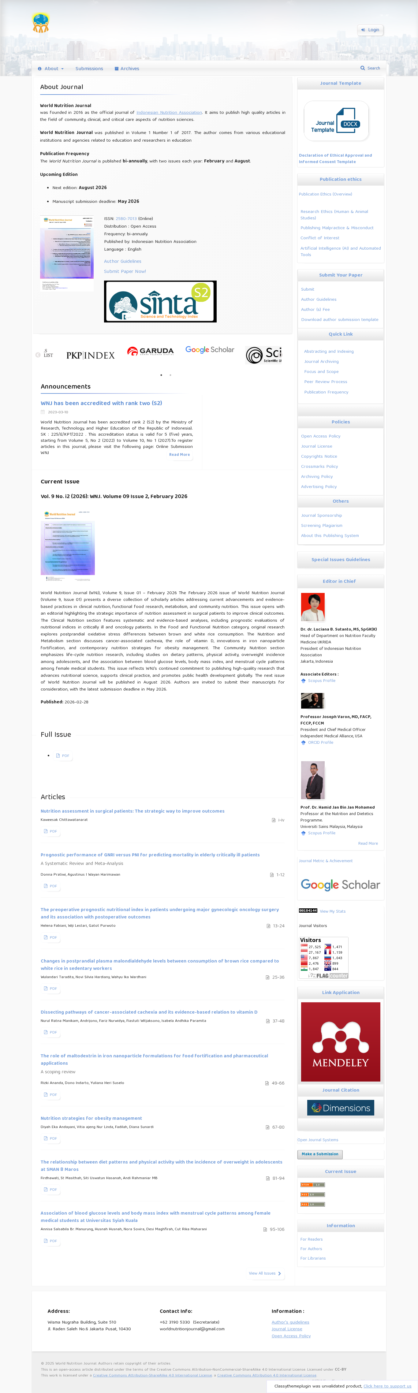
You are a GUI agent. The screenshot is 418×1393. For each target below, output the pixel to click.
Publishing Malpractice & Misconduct (337, 228)
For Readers (311, 1239)
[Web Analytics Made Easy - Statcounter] (308, 911)
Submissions (89, 69)
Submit (307, 289)
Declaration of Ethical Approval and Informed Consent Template (335, 159)
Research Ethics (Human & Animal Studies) (334, 215)
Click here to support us (388, 1387)
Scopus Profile (321, 681)
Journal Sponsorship (321, 516)
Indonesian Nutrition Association (169, 113)
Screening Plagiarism (321, 526)
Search (373, 68)
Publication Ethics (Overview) (325, 194)
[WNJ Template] (337, 144)
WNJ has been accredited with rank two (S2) (101, 404)
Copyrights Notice (319, 457)
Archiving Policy (317, 477)
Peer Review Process (325, 382)
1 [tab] (161, 375)
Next (280, 355)
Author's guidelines (290, 1323)
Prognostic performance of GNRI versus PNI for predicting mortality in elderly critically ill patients (150, 859)
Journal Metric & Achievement (326, 861)
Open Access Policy (321, 436)
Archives (130, 69)
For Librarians (313, 1258)
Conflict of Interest (319, 238)
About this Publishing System (330, 536)
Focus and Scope (321, 372)
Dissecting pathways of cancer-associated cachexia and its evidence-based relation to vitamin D (149, 1012)
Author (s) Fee (315, 310)
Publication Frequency (326, 392)
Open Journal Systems (317, 1140)
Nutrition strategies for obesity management (91, 1119)
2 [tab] (170, 375)
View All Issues (262, 1273)
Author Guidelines (122, 261)
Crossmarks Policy (319, 467)
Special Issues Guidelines (341, 560)
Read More (368, 843)
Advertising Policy (319, 487)
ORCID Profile (320, 743)
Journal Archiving (321, 362)
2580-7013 (126, 219)
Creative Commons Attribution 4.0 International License (266, 1375)
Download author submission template (340, 320)
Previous (36, 355)
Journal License (316, 446)
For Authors (311, 1249)
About (51, 69)
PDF (65, 756)
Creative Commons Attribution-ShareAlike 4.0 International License (152, 1375)
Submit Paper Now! (125, 271)
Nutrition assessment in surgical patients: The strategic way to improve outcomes (133, 811)
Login (373, 30)
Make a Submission (320, 1154)
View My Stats (333, 911)
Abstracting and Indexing (329, 352)
